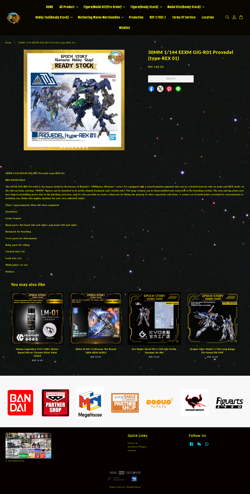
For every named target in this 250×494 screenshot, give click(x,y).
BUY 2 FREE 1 (158, 17)
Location (208, 17)
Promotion (136, 17)
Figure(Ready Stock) (144, 7)
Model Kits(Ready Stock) (184, 7)
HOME (49, 7)
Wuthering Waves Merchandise (99, 17)
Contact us (133, 443)
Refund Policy (134, 487)
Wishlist (124, 28)
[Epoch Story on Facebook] (191, 446)
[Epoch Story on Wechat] (199, 446)
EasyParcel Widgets (137, 446)
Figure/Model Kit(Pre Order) (103, 7)
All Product (67, 7)
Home (8, 42)
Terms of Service (117, 487)
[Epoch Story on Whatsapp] (206, 446)
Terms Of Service (184, 17)
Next (137, 100)
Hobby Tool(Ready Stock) (52, 17)
